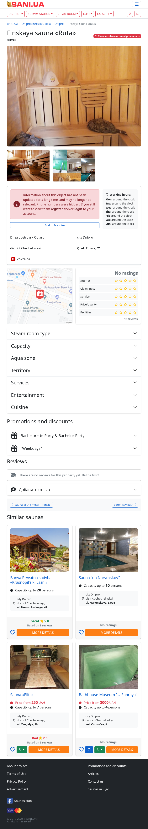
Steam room (67, 14)
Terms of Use (16, 774)
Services (20, 382)
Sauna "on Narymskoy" (99, 577)
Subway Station (39, 14)
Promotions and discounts (107, 766)
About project (17, 766)
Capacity (103, 14)
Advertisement (17, 789)
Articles (93, 774)
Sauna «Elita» (22, 694)
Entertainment (27, 395)
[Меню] (136, 4)
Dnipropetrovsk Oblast (36, 24)
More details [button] (43, 633)
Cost (86, 14)
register (57, 209)
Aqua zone (23, 358)
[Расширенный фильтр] (130, 14)
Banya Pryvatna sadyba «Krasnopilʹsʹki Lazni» (30, 580)
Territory (20, 370)
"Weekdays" (31, 448)
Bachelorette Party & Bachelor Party (52, 435)
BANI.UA (12, 24)
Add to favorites (55, 225)
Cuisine (19, 407)
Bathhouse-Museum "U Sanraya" (108, 694)
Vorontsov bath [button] (123, 504)
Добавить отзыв (34, 489)
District (15, 14)
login (78, 209)
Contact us (95, 781)
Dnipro (59, 24)
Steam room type (30, 333)
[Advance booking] (89, 749)
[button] (138, 14)
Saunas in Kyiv (98, 789)
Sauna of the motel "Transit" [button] (33, 504)
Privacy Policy (17, 781)
